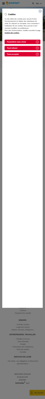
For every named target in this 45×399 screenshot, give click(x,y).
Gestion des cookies (12, 33)
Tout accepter (13, 54)
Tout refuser (12, 48)
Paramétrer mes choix (16, 42)
